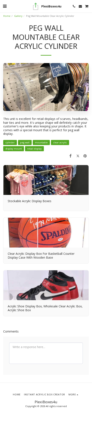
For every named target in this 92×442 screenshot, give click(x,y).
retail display (34, 148)
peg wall (25, 142)
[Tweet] (78, 156)
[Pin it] (85, 156)
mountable (41, 142)
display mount (13, 148)
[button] (4, 6)
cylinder (10, 142)
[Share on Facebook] (70, 156)
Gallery (18, 15)
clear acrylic (60, 142)
